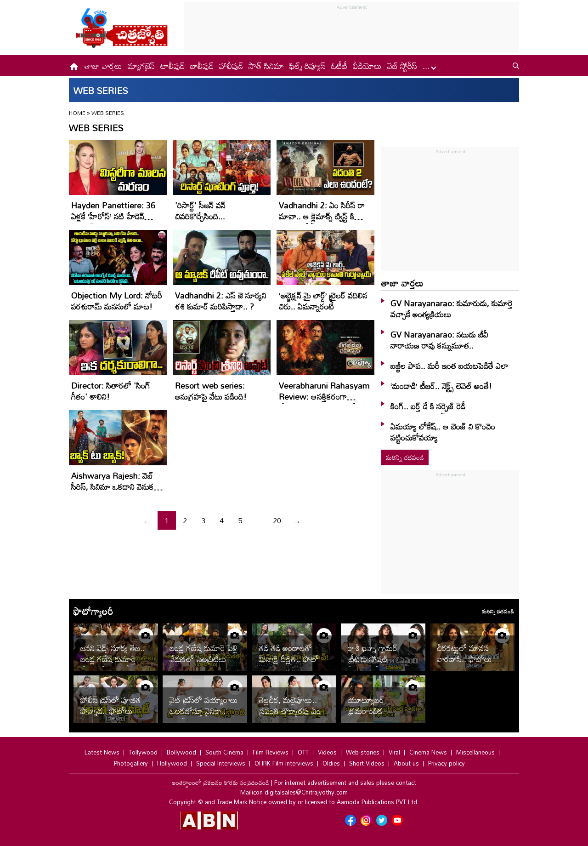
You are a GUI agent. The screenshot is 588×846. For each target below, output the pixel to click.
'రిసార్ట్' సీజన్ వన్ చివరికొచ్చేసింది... (200, 210)
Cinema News (428, 752)
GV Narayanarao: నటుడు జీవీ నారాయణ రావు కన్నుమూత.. (439, 340)
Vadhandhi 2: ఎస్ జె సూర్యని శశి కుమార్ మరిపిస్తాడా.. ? (220, 300)
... (427, 65)
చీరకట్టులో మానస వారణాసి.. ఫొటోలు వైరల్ (464, 659)
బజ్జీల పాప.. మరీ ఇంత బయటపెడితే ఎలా (449, 365)
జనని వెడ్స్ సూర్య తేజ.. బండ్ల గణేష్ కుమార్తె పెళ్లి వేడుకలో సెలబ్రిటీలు (114, 659)
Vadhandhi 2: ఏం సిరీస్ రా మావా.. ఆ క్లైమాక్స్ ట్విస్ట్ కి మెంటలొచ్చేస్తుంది (322, 216)
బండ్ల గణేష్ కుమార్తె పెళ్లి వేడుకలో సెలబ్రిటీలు (203, 653)
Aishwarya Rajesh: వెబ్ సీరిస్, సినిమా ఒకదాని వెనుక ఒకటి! (112, 486)
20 (277, 520)
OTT (303, 752)
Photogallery (131, 763)
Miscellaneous (475, 752)
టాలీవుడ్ (172, 65)
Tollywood (143, 752)
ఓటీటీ (339, 65)
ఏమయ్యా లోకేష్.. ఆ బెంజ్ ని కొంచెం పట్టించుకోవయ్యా (442, 432)
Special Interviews (220, 763)
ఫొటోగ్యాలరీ (93, 611)
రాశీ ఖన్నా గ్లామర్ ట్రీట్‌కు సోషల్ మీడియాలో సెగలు (374, 659)
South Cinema (224, 752)
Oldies (331, 763)
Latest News (102, 752)
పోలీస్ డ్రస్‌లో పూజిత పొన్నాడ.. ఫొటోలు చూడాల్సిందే (110, 711)
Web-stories (362, 752)
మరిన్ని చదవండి (405, 457)
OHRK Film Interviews (283, 763)
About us (406, 763)
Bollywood (181, 752)
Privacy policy (446, 763)
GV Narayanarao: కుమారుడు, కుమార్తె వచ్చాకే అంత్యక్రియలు (451, 308)
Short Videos (366, 763)
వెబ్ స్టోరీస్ (402, 65)
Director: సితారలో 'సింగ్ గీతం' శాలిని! (110, 391)
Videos (327, 752)
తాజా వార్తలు (103, 65)
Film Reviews (270, 752)
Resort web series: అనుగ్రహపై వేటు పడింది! (211, 391)
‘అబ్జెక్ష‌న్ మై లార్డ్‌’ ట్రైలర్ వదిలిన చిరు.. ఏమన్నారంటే (323, 300)
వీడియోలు (367, 65)
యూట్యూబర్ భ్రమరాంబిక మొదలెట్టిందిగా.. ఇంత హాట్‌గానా (379, 716)
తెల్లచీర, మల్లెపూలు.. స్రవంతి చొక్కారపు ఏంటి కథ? (292, 711)
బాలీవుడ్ (202, 65)
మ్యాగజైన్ (141, 65)
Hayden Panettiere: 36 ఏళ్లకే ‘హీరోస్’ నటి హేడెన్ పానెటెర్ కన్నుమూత (113, 216)
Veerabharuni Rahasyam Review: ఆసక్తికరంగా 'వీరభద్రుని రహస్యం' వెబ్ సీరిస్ (324, 396)
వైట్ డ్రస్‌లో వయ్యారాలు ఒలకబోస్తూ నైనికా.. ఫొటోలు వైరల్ (204, 711)
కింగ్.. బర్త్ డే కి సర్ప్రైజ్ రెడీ (427, 406)
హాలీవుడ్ (231, 65)
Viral (394, 752)
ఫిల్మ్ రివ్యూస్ (307, 65)
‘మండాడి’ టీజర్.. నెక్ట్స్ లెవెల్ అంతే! (441, 385)
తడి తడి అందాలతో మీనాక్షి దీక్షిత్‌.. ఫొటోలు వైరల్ (293, 659)
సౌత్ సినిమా (266, 65)
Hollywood (172, 763)
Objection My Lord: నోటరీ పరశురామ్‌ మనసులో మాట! (116, 300)
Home (77, 112)
